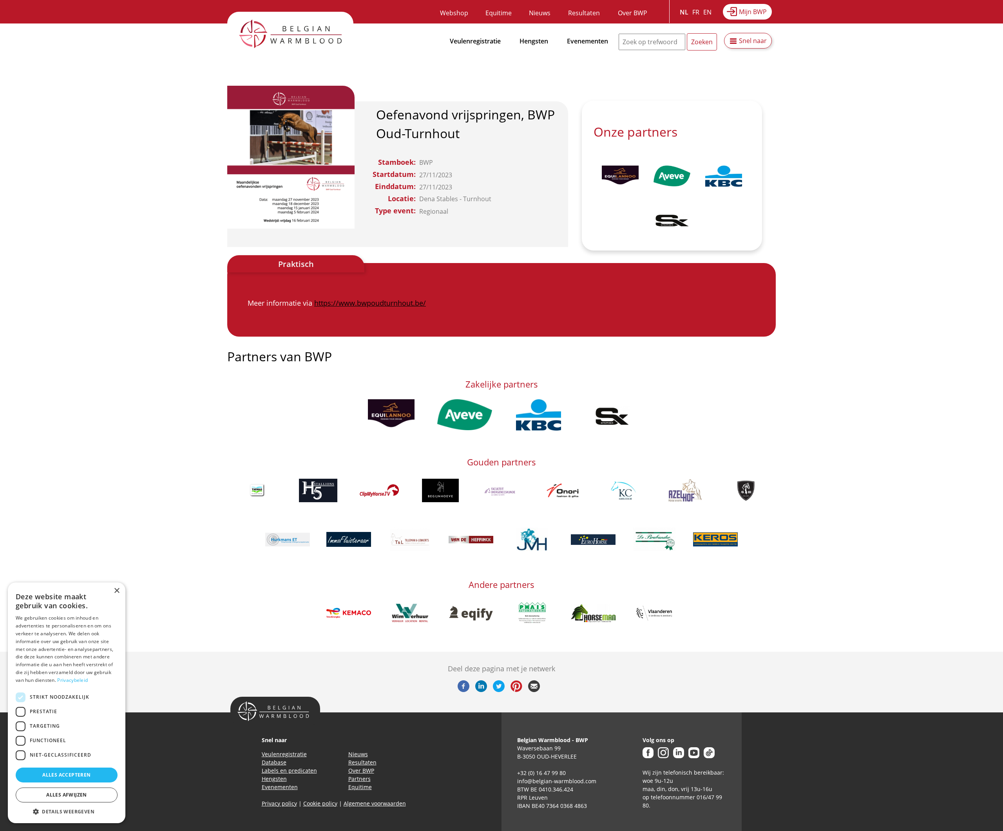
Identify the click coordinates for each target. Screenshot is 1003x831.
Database (274, 762)
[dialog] (66, 702)
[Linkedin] (481, 689)
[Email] (534, 689)
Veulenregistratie (475, 41)
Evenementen (587, 41)
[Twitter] (499, 689)
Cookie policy (320, 803)
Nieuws (539, 13)
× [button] (116, 591)
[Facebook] (463, 689)
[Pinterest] (516, 689)
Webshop (454, 13)
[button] (67, 811)
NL (684, 12)
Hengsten (534, 41)
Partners (359, 778)
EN (707, 12)
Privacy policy (279, 803)
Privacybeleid (72, 680)
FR (695, 12)
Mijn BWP (753, 11)
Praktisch (296, 264)
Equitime (498, 13)
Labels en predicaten (289, 770)
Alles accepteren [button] (66, 775)
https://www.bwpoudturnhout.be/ (370, 303)
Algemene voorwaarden (375, 803)
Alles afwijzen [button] (66, 794)
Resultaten (584, 13)
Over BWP (632, 13)
